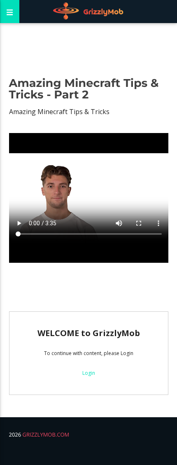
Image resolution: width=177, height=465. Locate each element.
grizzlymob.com (46, 434)
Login (88, 372)
